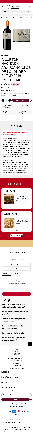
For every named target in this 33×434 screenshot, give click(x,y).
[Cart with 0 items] (30, 6)
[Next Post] (20, 207)
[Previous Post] (13, 207)
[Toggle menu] (2, 6)
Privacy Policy (11, 419)
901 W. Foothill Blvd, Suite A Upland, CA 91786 (16, 359)
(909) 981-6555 (8, 431)
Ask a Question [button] (17, 268)
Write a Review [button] (17, 264)
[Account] (25, 6)
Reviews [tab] (5, 273)
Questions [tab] (15, 273)
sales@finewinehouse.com (22, 429)
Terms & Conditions (20, 419)
